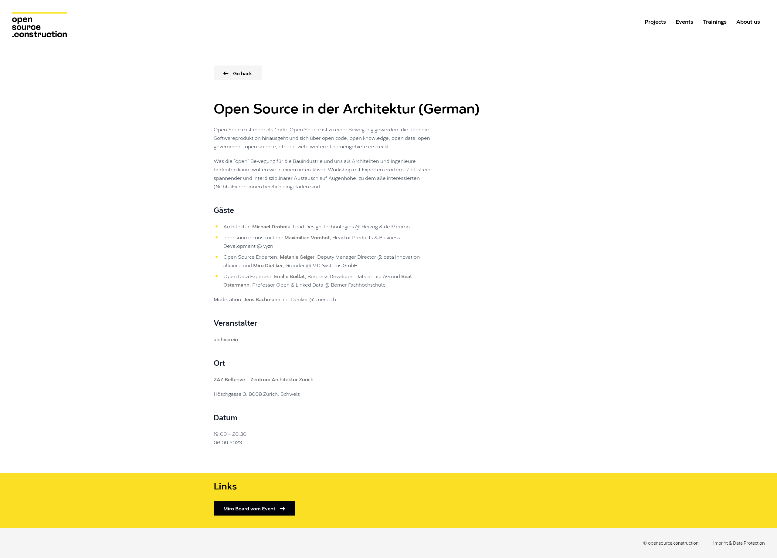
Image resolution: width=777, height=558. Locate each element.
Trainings (715, 21)
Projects (655, 21)
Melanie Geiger (297, 256)
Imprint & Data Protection (739, 543)
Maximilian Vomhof (307, 237)
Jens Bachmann (262, 299)
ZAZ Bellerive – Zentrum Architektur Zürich (264, 379)
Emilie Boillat (289, 276)
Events (684, 21)
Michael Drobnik (271, 226)
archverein (226, 339)
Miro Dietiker (268, 265)
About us (748, 21)
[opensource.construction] (41, 24)
